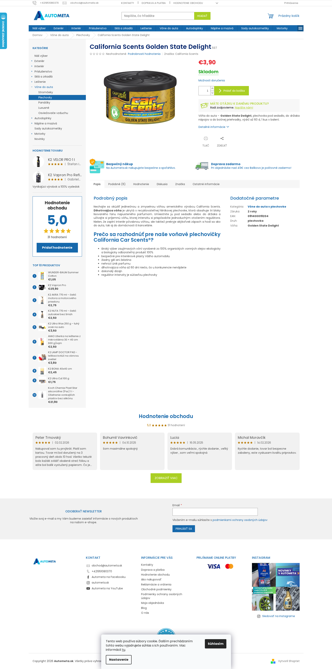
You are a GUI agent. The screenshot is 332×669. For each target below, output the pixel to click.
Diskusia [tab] (162, 184)
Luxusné (43, 108)
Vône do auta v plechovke (267, 207)
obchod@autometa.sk (107, 565)
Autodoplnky (42, 118)
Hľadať (202, 16)
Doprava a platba (154, 3)
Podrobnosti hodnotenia (144, 54)
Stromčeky (45, 92)
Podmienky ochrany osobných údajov (161, 596)
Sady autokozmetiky (48, 128)
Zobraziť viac (166, 478)
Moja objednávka (152, 603)
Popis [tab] (97, 184)
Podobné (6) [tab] (117, 184)
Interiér (39, 66)
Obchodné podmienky (156, 589)
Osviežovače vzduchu (53, 113)
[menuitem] (39, 28)
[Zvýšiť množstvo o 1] (212, 88)
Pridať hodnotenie (57, 247)
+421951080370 (102, 571)
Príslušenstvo (43, 71)
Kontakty (127, 3)
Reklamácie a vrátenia (156, 584)
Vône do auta (43, 87)
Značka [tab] (180, 184)
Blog (144, 608)
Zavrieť (236, 138)
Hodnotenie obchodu (188, 3)
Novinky (39, 139)
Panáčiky (44, 102)
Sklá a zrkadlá (43, 76)
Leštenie (40, 82)
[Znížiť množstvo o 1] (212, 93)
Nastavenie (118, 659)
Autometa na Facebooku (109, 577)
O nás (145, 613)
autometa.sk (100, 583)
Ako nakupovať (151, 579)
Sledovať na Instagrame (278, 616)
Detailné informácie (211, 127)
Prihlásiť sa (184, 529)
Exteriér (39, 61)
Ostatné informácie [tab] (206, 184)
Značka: (181, 54)
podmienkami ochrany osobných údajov (240, 520)
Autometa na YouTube (107, 588)
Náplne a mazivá (45, 123)
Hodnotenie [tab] (141, 184)
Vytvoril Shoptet (289, 661)
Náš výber (41, 56)
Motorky (39, 134)
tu (123, 649)
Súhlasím (215, 643)
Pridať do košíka (234, 91)
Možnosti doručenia (211, 80)
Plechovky (45, 97)
